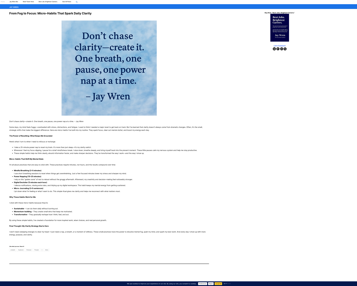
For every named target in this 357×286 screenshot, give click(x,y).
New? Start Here (28, 2)
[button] (77, 2)
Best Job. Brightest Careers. (48, 2)
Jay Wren (13, 7)
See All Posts (66, 2)
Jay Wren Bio (13, 2)
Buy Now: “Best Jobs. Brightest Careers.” (280, 13)
